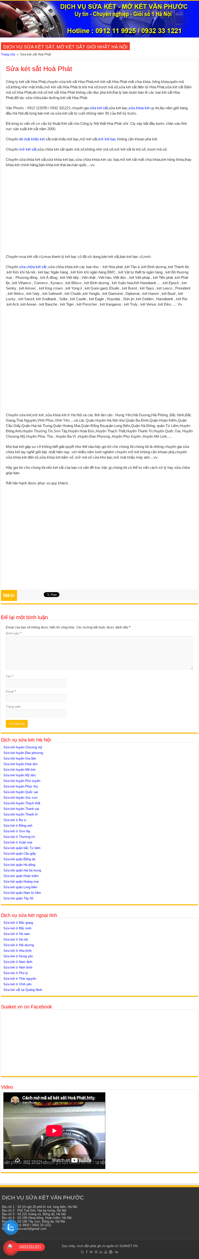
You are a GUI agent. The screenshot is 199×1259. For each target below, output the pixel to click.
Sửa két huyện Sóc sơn (20, 797)
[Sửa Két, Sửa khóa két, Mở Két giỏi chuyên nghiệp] (99, 19)
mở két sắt (27, 149)
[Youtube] (106, 1252)
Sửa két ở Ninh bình (17, 967)
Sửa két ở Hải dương (18, 945)
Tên (9, 676)
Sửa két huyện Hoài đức (20, 764)
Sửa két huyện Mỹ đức (19, 775)
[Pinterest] (96, 1252)
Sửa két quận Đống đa (19, 859)
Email (11, 691)
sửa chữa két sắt (32, 267)
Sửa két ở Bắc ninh (17, 928)
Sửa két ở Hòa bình (17, 950)
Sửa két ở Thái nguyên (19, 978)
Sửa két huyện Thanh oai (21, 809)
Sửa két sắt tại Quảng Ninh (22, 990)
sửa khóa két (139, 108)
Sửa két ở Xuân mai (17, 842)
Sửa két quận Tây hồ (18, 898)
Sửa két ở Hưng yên (18, 956)
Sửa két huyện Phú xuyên (21, 781)
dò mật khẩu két (32, 139)
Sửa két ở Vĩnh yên (17, 984)
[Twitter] (91, 1252)
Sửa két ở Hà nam (16, 934)
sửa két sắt (99, 108)
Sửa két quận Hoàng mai (21, 881)
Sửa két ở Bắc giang (18, 922)
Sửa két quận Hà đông (19, 865)
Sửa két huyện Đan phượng (23, 753)
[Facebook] (86, 1252)
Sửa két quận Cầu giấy (19, 853)
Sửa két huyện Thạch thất (21, 803)
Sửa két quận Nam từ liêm (22, 893)
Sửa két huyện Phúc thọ (20, 786)
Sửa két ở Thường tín (19, 837)
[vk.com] (116, 1252)
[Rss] (82, 1252)
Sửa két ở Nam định (17, 962)
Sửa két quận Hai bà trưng (22, 870)
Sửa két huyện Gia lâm (19, 758)
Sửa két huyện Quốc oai (20, 792)
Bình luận (13, 633)
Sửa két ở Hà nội (15, 939)
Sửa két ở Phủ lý (15, 973)
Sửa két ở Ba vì (14, 820)
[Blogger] (111, 1252)
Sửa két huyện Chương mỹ (22, 747)
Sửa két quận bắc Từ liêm (22, 848)
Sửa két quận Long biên (20, 887)
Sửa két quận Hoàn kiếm (21, 876)
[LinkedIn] (101, 1252)
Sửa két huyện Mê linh (19, 769)
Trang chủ (8, 54)
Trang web (13, 706)
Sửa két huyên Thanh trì (20, 814)
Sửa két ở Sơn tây (16, 831)
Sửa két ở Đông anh (17, 825)
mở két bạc (107, 139)
